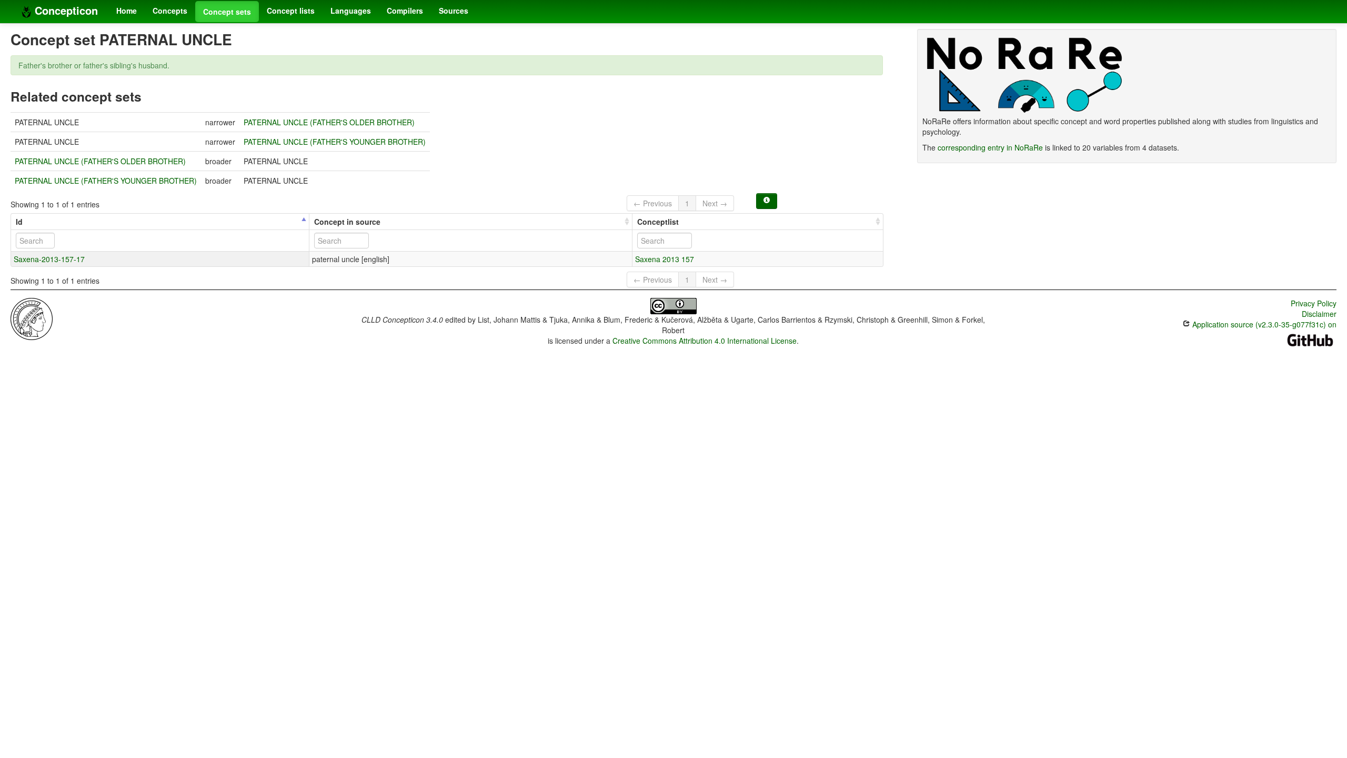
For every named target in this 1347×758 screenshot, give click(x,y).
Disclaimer (1319, 313)
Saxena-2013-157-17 (49, 259)
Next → (714, 203)
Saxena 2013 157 (664, 259)
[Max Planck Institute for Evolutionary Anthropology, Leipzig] (32, 318)
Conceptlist (658, 221)
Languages (350, 10)
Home (126, 10)
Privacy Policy (1313, 303)
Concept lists (291, 10)
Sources (453, 10)
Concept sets (227, 11)
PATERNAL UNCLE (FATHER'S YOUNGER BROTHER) (335, 141)
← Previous (653, 203)
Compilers (405, 10)
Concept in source (347, 221)
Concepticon (65, 10)
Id (19, 221)
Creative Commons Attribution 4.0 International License (704, 340)
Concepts (170, 10)
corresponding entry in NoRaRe (990, 147)
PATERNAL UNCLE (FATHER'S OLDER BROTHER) (329, 122)
